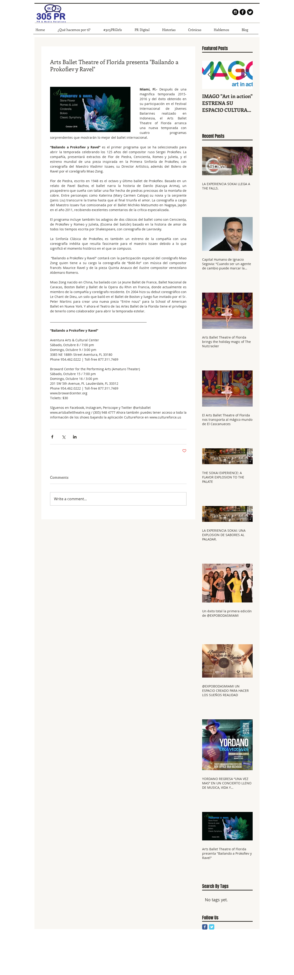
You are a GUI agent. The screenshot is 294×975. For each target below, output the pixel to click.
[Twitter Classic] (211, 927)
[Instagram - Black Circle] (235, 12)
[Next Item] (245, 74)
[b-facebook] (243, 12)
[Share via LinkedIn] (75, 437)
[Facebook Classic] (204, 927)
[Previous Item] (209, 74)
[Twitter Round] (250, 12)
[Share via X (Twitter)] (63, 437)
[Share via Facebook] (52, 437)
